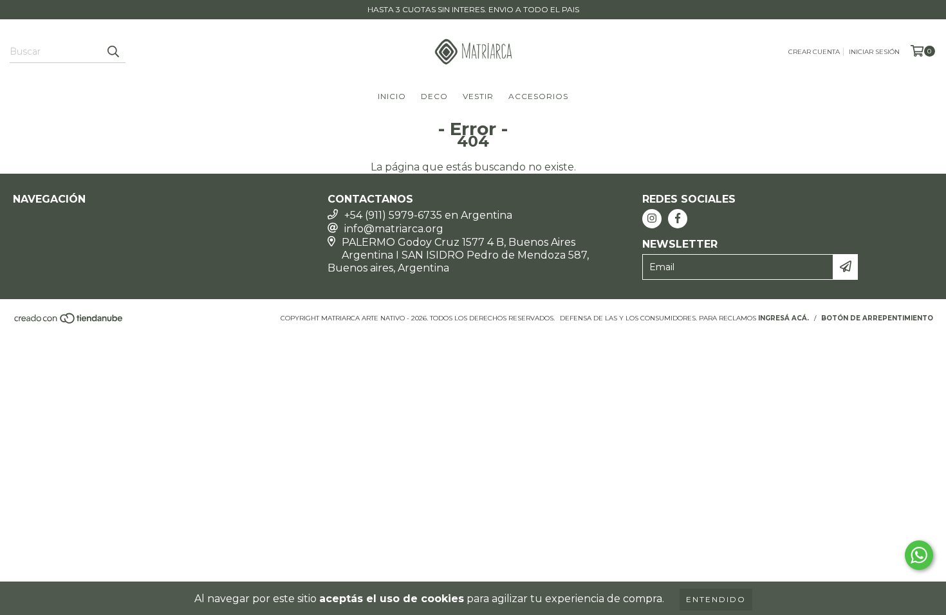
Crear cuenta (814, 52)
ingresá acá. (783, 318)
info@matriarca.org (393, 229)
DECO (434, 96)
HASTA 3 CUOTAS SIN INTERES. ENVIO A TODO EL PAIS (473, 9)
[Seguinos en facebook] (677, 218)
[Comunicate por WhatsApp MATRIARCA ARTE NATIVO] (919, 555)
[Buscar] (112, 51)
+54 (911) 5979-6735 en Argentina (428, 215)
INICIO (392, 96)
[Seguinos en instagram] (652, 218)
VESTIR (478, 96)
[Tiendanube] (69, 322)
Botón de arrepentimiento (877, 318)
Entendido (716, 599)
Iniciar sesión (874, 52)
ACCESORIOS (538, 96)
